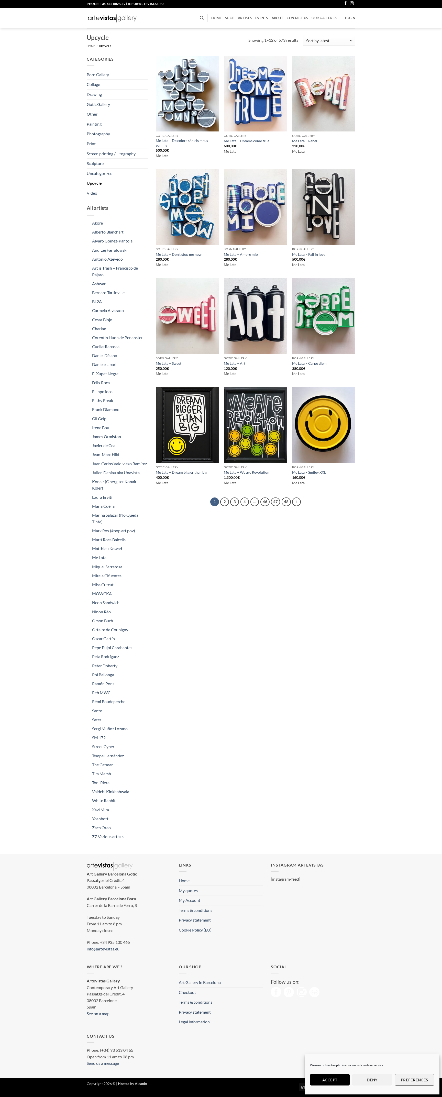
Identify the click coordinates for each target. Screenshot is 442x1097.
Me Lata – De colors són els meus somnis (182, 143)
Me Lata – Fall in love (308, 254)
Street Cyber (103, 746)
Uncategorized (100, 173)
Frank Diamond (105, 409)
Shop (229, 18)
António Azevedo (107, 259)
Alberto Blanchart (108, 231)
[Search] (202, 18)
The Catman (103, 764)
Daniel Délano (104, 355)
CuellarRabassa (105, 346)
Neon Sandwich (105, 602)
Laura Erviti (102, 497)
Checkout (187, 992)
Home (216, 18)
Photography (98, 133)
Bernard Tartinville (108, 292)
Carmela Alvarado (108, 310)
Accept (330, 1080)
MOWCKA (102, 593)
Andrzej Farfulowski (109, 250)
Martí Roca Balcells (109, 539)
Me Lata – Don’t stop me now (179, 254)
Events (261, 18)
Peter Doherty (104, 665)
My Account (189, 900)
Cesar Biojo (102, 319)
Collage (93, 84)
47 (275, 501)
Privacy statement (195, 919)
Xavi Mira (100, 809)
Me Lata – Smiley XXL (309, 472)
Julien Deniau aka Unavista (116, 472)
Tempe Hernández (108, 755)
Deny (372, 1080)
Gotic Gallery (98, 104)
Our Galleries (324, 18)
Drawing (94, 94)
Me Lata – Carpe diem (309, 363)
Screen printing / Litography (111, 153)
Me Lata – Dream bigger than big (181, 472)
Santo (97, 710)
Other (92, 114)
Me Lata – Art (234, 363)
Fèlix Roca (101, 382)
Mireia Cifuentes (106, 575)
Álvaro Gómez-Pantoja (112, 240)
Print (91, 143)
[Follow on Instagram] (352, 4)
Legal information (194, 1021)
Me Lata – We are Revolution (246, 472)
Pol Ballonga (103, 674)
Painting (94, 123)
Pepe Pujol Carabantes (112, 647)
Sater (96, 719)
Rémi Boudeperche (108, 701)
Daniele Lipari (104, 364)
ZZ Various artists (108, 836)
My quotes (188, 890)
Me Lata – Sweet (168, 363)
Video (92, 193)
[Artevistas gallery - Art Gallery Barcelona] (112, 18)
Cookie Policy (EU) (195, 929)
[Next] (296, 501)
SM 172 (99, 737)
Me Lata (99, 557)
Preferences (414, 1080)
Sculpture (95, 163)
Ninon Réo (101, 611)
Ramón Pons (103, 683)
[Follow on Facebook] (346, 4)
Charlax (99, 328)
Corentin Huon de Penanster (117, 337)
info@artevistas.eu (146, 4)
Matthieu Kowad (107, 548)
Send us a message (103, 1063)
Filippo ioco (102, 391)
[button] (350, 18)
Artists (245, 18)
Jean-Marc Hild (105, 454)
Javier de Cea (103, 445)
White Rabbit (104, 800)
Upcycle (94, 183)
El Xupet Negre (105, 373)
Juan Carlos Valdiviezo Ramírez (119, 463)
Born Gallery (98, 74)
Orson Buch (102, 620)
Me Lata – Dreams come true (246, 141)
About (277, 18)
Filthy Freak (102, 400)
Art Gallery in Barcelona (200, 982)
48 (286, 501)
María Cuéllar (104, 506)
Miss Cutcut (103, 584)
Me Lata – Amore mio (241, 254)
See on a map (98, 1013)
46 (265, 501)
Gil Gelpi (99, 418)
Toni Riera (100, 782)
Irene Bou (100, 427)
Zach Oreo (101, 827)
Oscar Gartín (103, 638)
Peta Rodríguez (105, 656)
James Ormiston (106, 436)
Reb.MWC (101, 692)
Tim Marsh (101, 773)
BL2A (97, 301)
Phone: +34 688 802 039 (106, 4)
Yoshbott (100, 818)
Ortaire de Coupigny (110, 629)
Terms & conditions (195, 910)
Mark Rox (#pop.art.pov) (113, 530)
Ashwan (99, 283)
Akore (97, 222)
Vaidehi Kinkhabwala (110, 791)
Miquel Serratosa (107, 566)
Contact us (297, 18)
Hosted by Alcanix (132, 1083)
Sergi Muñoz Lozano (110, 728)
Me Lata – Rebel (304, 141)
